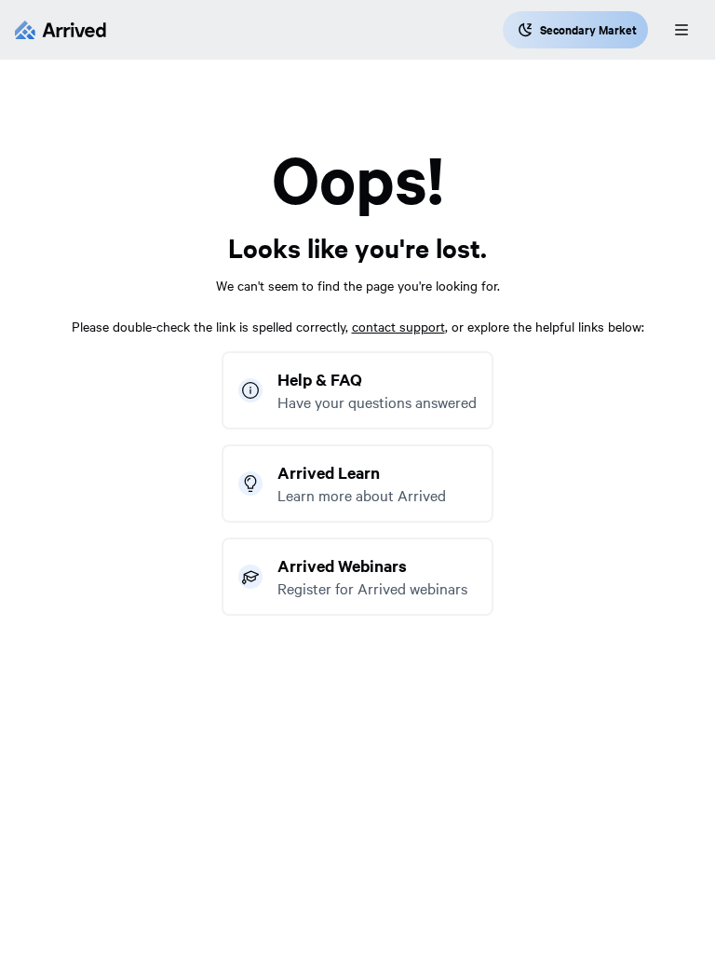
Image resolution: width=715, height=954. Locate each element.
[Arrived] (60, 29)
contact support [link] (398, 326)
